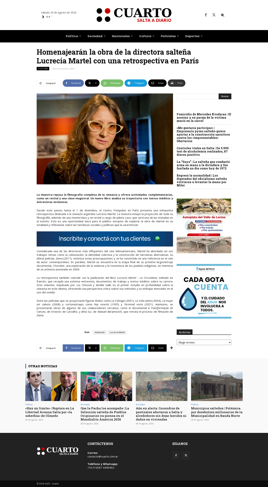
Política (28, 404)
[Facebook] (206, 15)
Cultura (43, 68)
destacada (100, 332)
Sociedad (85, 404)
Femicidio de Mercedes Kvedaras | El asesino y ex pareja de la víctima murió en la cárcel (204, 117)
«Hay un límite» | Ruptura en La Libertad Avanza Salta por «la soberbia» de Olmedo (49, 412)
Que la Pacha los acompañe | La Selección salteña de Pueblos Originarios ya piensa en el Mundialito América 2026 (105, 413)
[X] (214, 15)
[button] (222, 15)
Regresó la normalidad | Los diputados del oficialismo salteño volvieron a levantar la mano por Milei (202, 180)
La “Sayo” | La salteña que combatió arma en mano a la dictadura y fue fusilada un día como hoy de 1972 (203, 165)
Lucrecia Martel (117, 332)
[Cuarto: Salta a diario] (134, 15)
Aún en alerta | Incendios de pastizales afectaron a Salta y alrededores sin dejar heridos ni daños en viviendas (161, 413)
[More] (171, 348)
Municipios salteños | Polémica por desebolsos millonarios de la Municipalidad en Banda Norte (216, 412)
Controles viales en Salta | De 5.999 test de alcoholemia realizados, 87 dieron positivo (203, 151)
